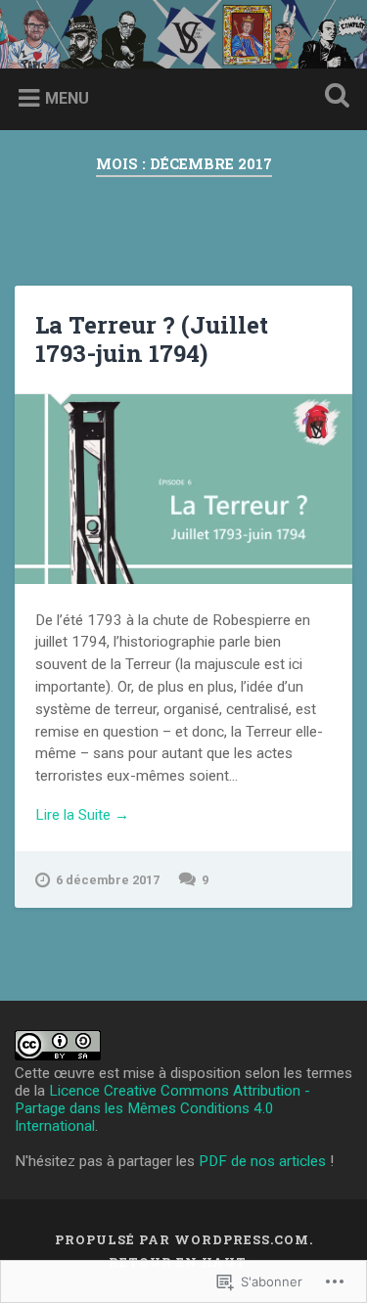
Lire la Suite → (82, 815)
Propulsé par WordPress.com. (184, 1239)
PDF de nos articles (262, 1161)
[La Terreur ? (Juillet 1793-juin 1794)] (183, 489)
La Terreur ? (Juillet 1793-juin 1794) (151, 339)
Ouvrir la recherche (332, 97)
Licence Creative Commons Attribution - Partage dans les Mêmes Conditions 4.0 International (162, 1108)
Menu (67, 98)
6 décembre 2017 (108, 880)
